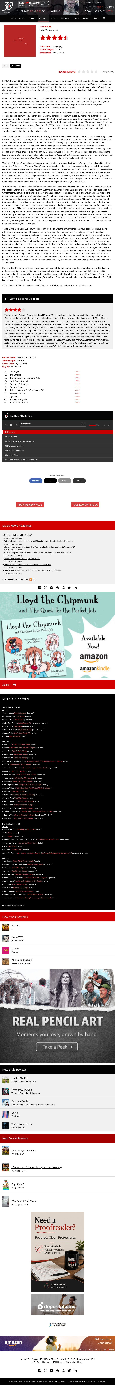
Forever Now (17, 940)
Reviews (42, 18)
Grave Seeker (18, 1128)
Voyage (15, 952)
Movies (85, 18)
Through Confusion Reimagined (26, 1093)
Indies (53, 18)
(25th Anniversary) (37, 1167)
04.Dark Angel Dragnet (14, 446)
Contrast (15, 1116)
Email (64, 481)
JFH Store (37, 1362)
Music (21, 18)
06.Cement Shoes (12, 455)
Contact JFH (38, 1359)
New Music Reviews (15, 917)
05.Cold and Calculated (14, 451)
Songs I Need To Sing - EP (24, 1082)
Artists (31, 18)
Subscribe (70, 1362)
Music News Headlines (17, 526)
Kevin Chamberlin (60, 285)
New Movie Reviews (15, 1138)
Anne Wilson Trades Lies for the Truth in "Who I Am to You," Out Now (32, 570)
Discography (57, 46)
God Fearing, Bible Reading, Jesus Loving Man (33, 1105)
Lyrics (76, 18)
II (12, 929)
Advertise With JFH (86, 1359)
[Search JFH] (104, 18)
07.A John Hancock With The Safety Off (21, 460)
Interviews (65, 18)
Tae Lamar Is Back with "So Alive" (18, 535)
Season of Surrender (21, 963)
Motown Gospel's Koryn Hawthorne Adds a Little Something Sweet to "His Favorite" (38, 553)
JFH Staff (70, 1359)
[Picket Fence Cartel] (20, 40)
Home (12, 18)
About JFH (25, 1359)
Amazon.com (15, 367)
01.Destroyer (10, 432)
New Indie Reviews (14, 1069)
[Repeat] (103, 425)
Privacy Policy (102, 1381)
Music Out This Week (16, 699)
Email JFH (50, 1359)
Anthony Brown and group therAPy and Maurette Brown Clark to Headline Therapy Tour (39, 541)
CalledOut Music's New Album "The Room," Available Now (27, 565)
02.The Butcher (11, 437)
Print (79, 481)
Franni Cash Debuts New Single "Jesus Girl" (22, 559)
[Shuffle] (109, 425)
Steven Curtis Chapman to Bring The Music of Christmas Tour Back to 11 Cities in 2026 (39, 547)
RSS (34, 579)
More (95, 18)
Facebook (36, 481)
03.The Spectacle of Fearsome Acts (19, 441)
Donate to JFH (50, 1362)
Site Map (61, 1359)
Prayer (61, 1362)
